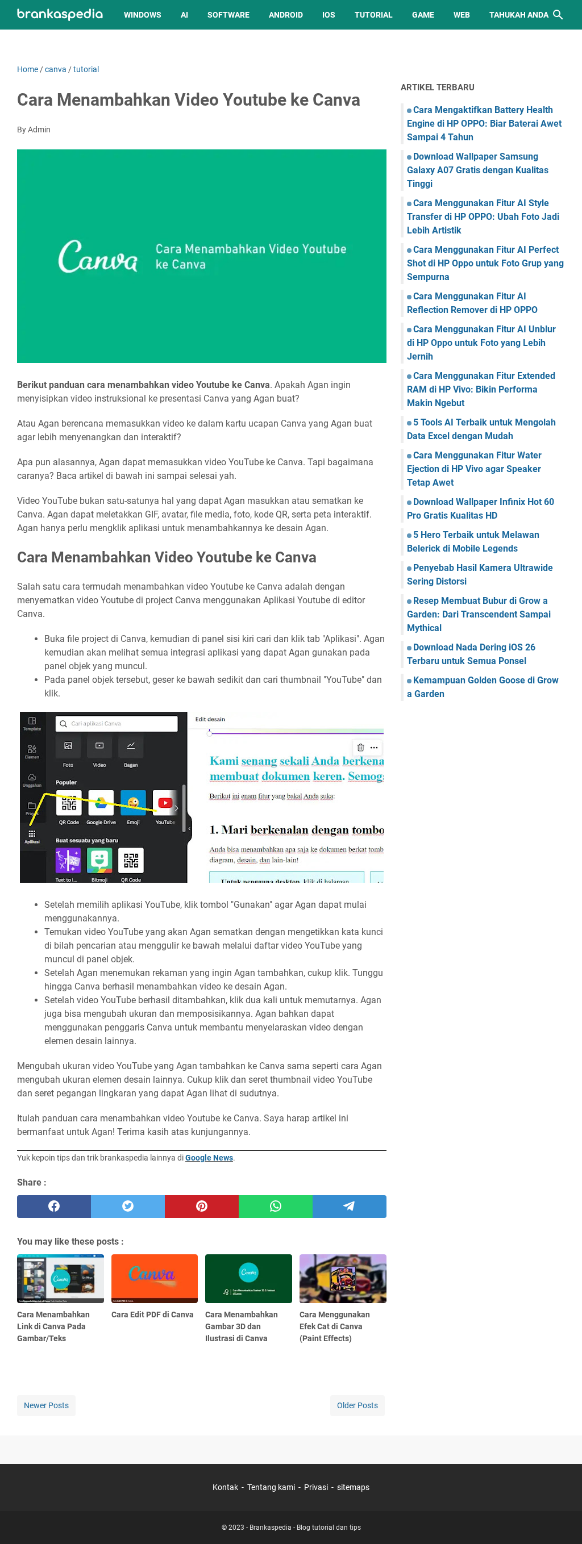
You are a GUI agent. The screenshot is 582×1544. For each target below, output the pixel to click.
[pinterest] (202, 1206)
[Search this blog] (558, 15)
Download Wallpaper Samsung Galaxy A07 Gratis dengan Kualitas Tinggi (477, 170)
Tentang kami (271, 1487)
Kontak (225, 1487)
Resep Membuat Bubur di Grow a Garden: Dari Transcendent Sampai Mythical (479, 614)
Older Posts (357, 1405)
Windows (142, 14)
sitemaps (353, 1487)
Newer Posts (46, 1405)
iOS (328, 14)
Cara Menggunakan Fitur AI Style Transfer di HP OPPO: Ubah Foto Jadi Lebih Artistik (483, 217)
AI (184, 14)
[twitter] (128, 1206)
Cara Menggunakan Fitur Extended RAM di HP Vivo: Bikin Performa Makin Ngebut (481, 389)
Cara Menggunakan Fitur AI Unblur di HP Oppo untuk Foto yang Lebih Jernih (481, 343)
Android (286, 14)
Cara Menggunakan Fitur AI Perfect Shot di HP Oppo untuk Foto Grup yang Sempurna (485, 263)
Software (228, 14)
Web (462, 14)
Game (423, 14)
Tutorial (374, 14)
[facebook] (54, 1206)
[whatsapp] (276, 1206)
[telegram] (349, 1206)
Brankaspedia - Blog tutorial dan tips (305, 1528)
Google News (209, 1157)
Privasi (316, 1487)
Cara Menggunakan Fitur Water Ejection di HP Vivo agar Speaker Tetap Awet (474, 469)
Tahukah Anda (518, 14)
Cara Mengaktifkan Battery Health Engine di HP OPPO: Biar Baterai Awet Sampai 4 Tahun (484, 124)
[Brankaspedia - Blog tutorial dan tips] (60, 15)
